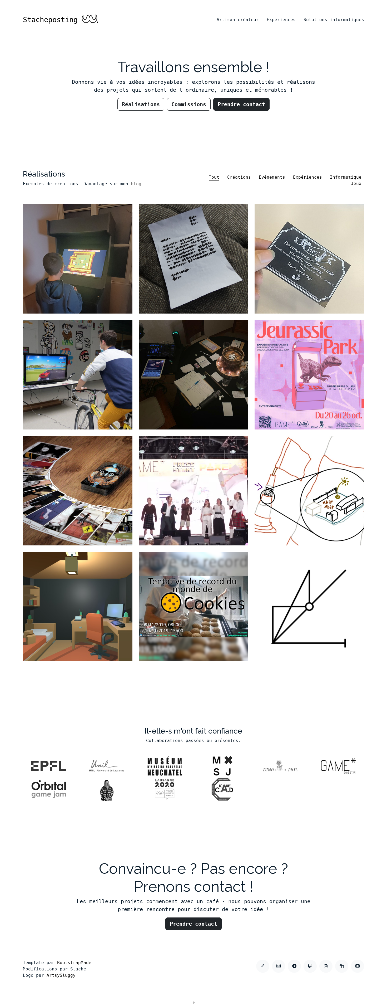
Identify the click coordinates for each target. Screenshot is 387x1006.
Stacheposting (52, 20)
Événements (272, 177)
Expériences (307, 177)
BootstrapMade (74, 962)
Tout (214, 177)
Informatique (345, 177)
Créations (239, 177)
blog (136, 183)
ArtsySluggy (61, 975)
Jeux (356, 183)
